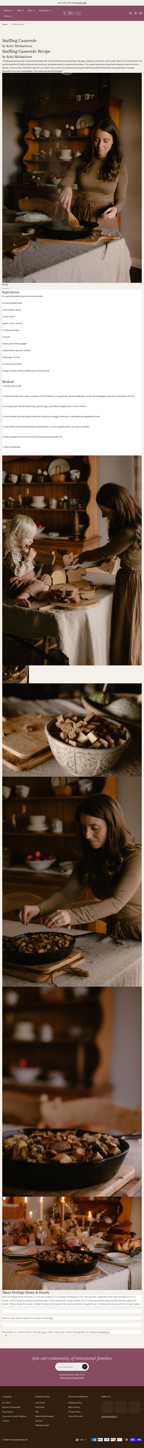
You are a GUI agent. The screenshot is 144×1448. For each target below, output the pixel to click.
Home (4, 24)
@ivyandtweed (103, 1332)
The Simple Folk (15, 1439)
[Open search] (130, 13)
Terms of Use (65, 1377)
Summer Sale (80, 2)
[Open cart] (140, 13)
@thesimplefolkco (109, 1416)
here (51, 1318)
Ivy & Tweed (41, 1332)
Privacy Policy (78, 1377)
